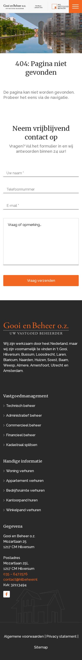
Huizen (40, 360)
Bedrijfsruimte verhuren (25, 490)
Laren (61, 354)
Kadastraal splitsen (21, 445)
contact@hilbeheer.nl (20, 579)
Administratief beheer (24, 415)
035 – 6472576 (15, 574)
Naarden (26, 360)
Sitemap (41, 647)
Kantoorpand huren (22, 500)
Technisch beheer (20, 406)
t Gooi (62, 349)
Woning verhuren (20, 471)
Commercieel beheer (23, 425)
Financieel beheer (20, 435)
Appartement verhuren (25, 481)
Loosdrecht (45, 354)
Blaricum (10, 360)
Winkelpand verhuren (23, 510)
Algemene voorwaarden (24, 636)
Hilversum (11, 354)
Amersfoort (39, 365)
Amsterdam (13, 371)
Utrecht (57, 365)
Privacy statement (61, 636)
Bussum (27, 354)
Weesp (9, 365)
